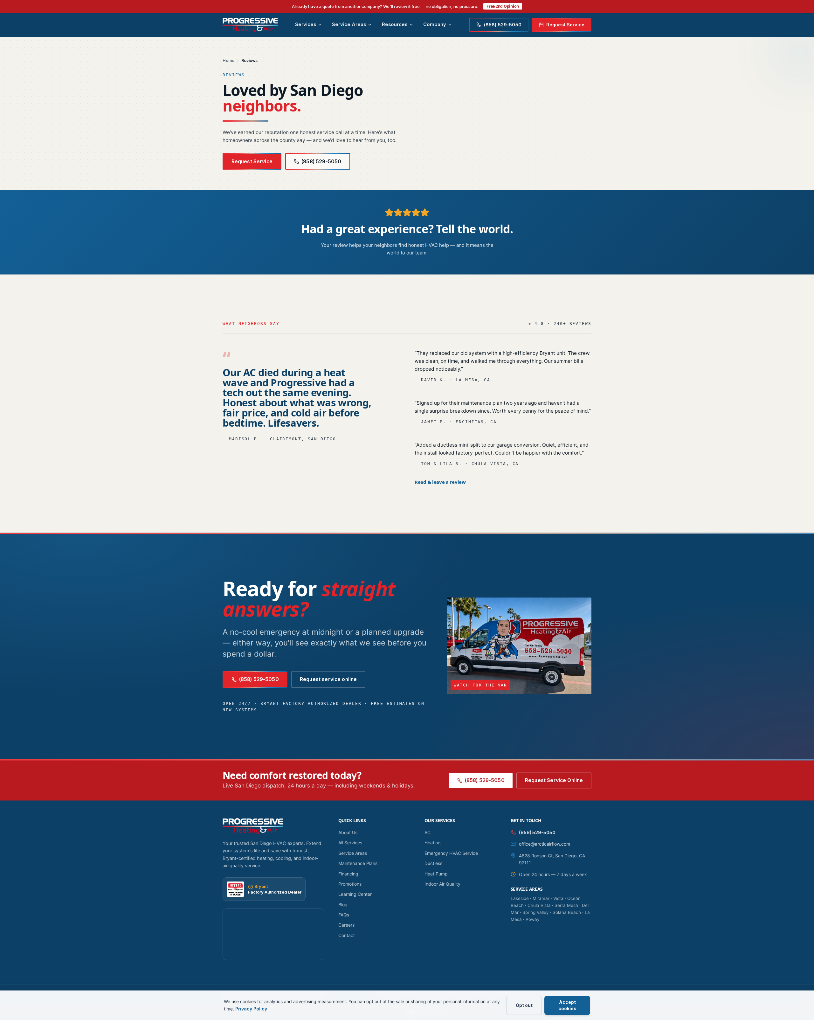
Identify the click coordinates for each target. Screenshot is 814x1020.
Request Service (565, 24)
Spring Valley (535, 912)
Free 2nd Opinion (502, 6)
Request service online (328, 679)
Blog (343, 904)
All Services (350, 842)
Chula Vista (539, 905)
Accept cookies (567, 1005)
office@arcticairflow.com (544, 844)
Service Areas (349, 24)
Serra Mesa (566, 905)
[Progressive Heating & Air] (250, 25)
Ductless (433, 863)
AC (427, 832)
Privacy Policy (251, 1008)
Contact (346, 935)
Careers (346, 925)
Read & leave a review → (443, 482)
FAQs (343, 914)
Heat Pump (436, 873)
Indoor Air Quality (442, 884)
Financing (348, 873)
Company (434, 24)
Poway (533, 919)
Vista (558, 898)
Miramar (541, 898)
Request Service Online (554, 780)
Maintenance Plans (357, 863)
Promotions (350, 884)
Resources (394, 24)
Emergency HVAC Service (451, 853)
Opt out (524, 1005)
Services (305, 24)
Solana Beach (567, 912)
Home (228, 60)
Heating (432, 842)
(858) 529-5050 (321, 162)
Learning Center (355, 894)
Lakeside (520, 898)
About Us (347, 832)
